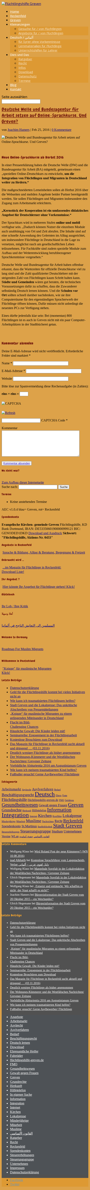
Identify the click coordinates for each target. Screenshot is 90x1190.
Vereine (6, 836)
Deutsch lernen (20, 1042)
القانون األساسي (41, 836)
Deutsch (45, 794)
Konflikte (57, 816)
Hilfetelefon (39, 810)
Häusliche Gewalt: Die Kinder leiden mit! (37, 731)
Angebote (16, 1017)
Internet (33, 816)
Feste (64, 795)
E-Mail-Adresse (13, 371)
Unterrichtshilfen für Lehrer (38, 50)
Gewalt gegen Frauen (53, 805)
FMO (61, 800)
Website (7, 378)
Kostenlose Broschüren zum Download (36, 739)
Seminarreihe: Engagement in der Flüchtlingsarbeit (43, 735)
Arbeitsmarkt (11, 789)
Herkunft (26, 810)
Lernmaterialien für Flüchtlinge (40, 46)
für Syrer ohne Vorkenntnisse (39, 41)
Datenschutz (27, 76)
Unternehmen (73, 831)
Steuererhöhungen (10, 832)
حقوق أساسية (26, 836)
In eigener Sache (21, 1094)
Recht (22, 63)
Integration (15, 815)
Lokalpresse (72, 815)
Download (25, 72)
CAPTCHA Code (53, 420)
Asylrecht (26, 789)
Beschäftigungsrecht (18, 795)
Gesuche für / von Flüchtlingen (40, 29)
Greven (15, 20)
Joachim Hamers (19, 129)
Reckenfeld (18, 16)
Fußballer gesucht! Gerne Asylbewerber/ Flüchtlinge (44, 774)
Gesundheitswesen (20, 804)
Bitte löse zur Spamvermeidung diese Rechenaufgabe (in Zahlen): (45, 386)
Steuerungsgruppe (35, 831)
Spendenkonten (20, 1150)
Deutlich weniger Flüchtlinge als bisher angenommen (45, 752)
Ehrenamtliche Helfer (24, 1051)
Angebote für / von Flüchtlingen (40, 33)
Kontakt (15, 89)
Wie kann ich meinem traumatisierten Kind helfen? (43, 770)
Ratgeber (25, 59)
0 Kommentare (61, 129)
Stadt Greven (67, 826)
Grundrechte (12, 810)
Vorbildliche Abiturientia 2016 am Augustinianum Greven (48, 765)
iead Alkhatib (18, 860)
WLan (15, 836)
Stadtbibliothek (45, 826)
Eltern (59, 795)
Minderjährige (8, 821)
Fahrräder (16, 1055)
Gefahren (69, 800)
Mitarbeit (20, 821)
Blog (13, 85)
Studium (57, 831)
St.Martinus (29, 826)
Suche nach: (10, 487)
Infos (22, 67)
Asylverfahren (42, 789)
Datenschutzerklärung (24, 688)
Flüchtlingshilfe (14, 799)
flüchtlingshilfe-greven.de (43, 800)
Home (14, 11)
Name (7, 363)
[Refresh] (8, 413)
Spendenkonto (11, 826)
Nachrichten (48, 821)
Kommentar (9, 428)
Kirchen (45, 815)
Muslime (33, 820)
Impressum (17, 1168)
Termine (24, 81)
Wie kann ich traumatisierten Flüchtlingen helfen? (42, 700)
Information (59, 809)
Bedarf (57, 789)
